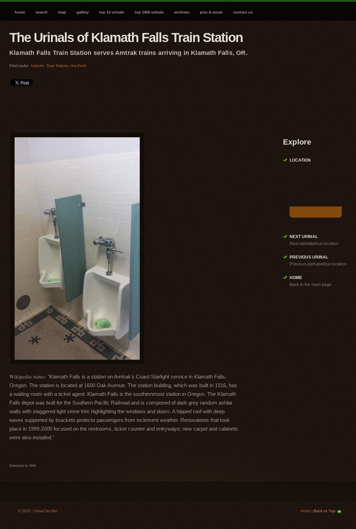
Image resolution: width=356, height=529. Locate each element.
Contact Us (243, 12)
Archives (181, 12)
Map (62, 12)
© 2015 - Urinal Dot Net (37, 511)
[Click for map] (316, 212)
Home (20, 12)
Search (41, 12)
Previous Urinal (309, 257)
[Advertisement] (135, 107)
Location (300, 160)
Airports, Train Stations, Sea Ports (58, 65)
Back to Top (324, 511)
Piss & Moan (211, 12)
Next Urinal (304, 236)
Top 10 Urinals (111, 12)
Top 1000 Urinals (149, 12)
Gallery (82, 12)
